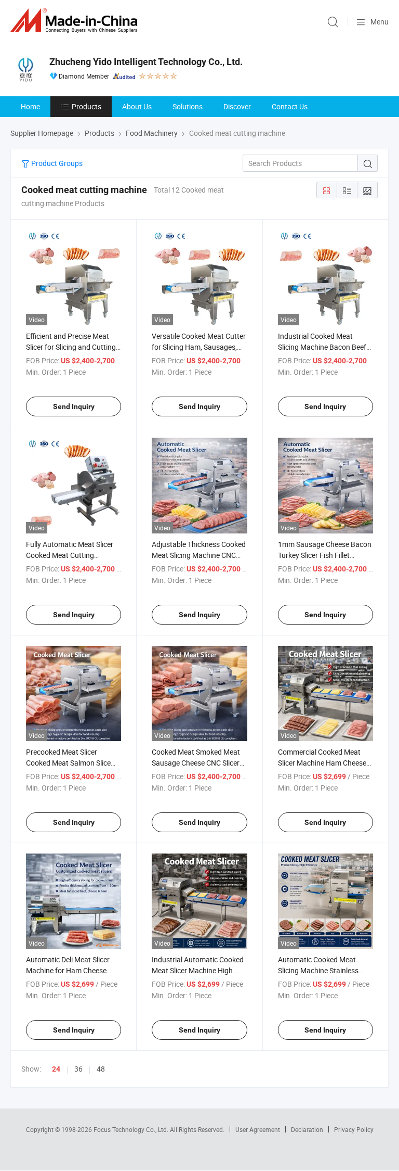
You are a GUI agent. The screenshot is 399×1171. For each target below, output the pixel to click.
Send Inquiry (74, 406)
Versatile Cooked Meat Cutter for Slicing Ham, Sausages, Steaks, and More (199, 347)
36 (78, 1069)
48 (101, 1069)
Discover (237, 106)
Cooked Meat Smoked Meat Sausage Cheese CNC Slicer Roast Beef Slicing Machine (196, 763)
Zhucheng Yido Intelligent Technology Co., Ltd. (146, 61)
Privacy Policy (354, 1129)
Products (86, 106)
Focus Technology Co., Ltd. (132, 1129)
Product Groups (56, 163)
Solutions (187, 106)
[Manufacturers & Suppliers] (75, 20)
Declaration (307, 1129)
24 (56, 1069)
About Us (137, 106)
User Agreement (257, 1129)
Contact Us (290, 106)
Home (30, 106)
